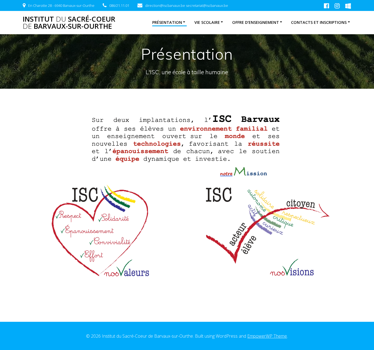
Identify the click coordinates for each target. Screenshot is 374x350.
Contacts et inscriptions (319, 22)
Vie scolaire (207, 22)
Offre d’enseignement (255, 22)
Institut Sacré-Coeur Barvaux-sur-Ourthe (69, 23)
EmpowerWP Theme (267, 336)
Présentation (167, 22)
